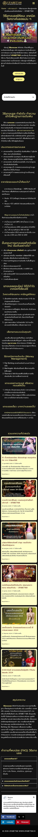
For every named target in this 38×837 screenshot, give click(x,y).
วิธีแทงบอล (7, 706)
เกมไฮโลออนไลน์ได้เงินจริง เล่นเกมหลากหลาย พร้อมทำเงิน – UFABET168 (17, 586)
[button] (33, 97)
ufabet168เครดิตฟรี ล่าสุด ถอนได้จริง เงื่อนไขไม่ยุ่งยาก (16, 544)
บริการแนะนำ (12, 8)
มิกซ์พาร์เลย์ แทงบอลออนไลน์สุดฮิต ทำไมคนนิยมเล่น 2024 (18, 671)
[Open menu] (33, 3)
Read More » (5, 474)
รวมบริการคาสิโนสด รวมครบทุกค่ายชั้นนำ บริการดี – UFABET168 (17, 501)
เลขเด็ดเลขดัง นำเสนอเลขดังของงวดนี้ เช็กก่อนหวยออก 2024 (17, 629)
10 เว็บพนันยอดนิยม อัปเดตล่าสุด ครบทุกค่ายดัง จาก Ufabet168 (19, 459)
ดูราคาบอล (12, 343)
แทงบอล (11, 122)
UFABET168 (16, 55)
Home (3, 8)
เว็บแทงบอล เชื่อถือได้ (15, 250)
